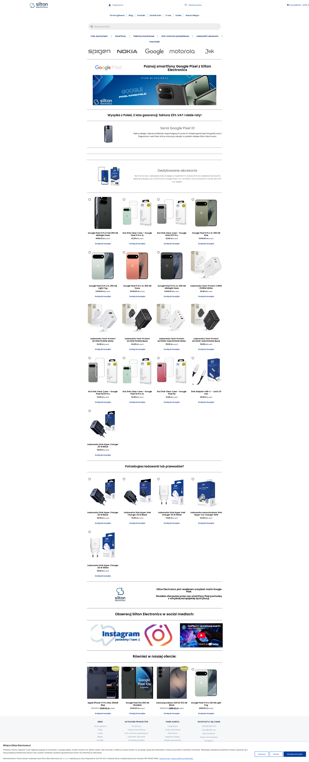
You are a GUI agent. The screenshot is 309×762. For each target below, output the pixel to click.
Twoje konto (117, 5)
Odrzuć (276, 754)
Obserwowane (195, 5)
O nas (168, 15)
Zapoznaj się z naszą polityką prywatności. (176, 758)
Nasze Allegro (192, 15)
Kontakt (141, 15)
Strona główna (117, 15)
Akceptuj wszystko (294, 754)
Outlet (178, 15)
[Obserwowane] (186, 5)
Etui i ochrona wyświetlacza (175, 36)
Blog (131, 15)
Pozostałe (155, 41)
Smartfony (120, 36)
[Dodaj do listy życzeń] (90, 199)
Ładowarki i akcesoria (207, 36)
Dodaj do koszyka (103, 243)
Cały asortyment (99, 36)
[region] (154, 752)
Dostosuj (261, 754)
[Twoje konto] (110, 5)
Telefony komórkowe (143, 36)
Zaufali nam (155, 15)
